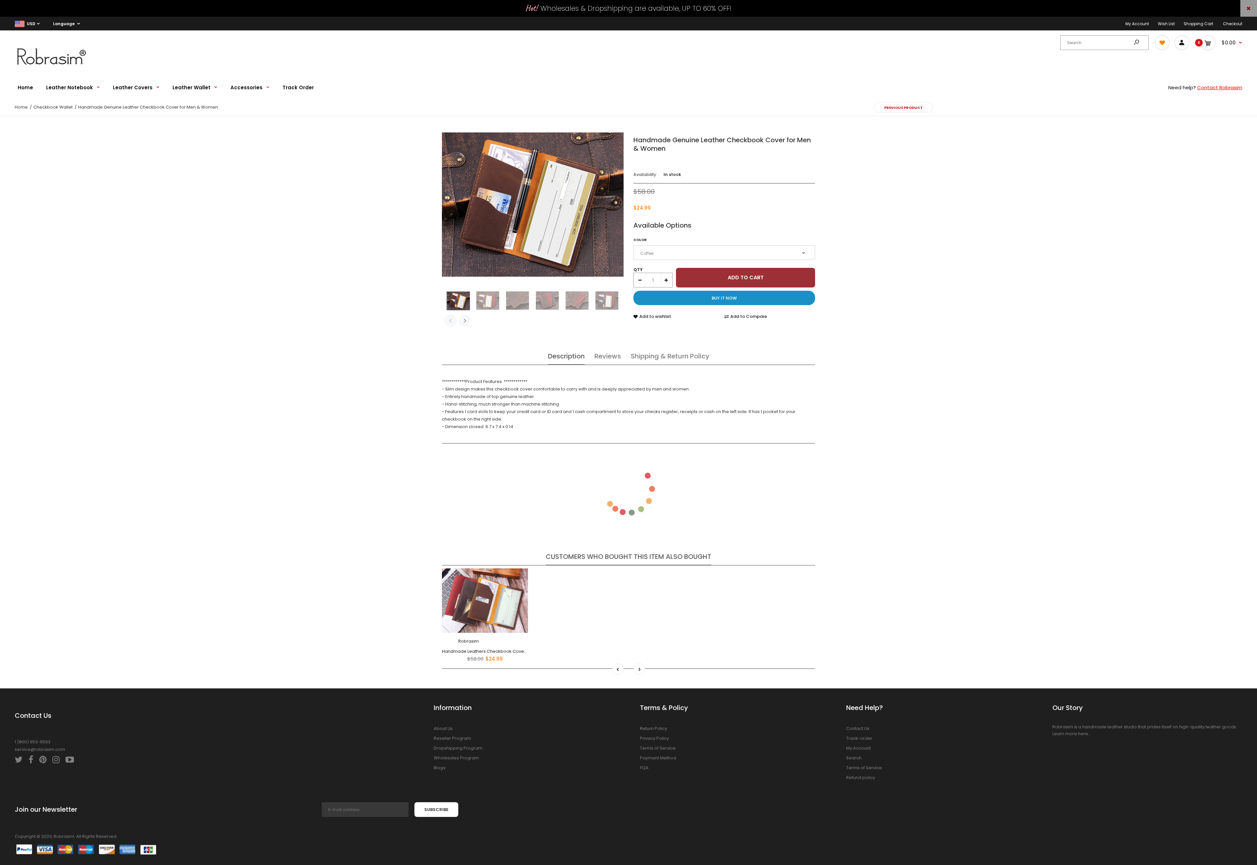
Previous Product (903, 107)
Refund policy (860, 777)
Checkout (1232, 23)
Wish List (1166, 23)
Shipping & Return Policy (670, 356)
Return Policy (653, 728)
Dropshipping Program (458, 748)
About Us (443, 728)
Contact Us (857, 728)
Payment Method (658, 758)
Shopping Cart (1198, 23)
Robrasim (468, 641)
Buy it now (724, 298)
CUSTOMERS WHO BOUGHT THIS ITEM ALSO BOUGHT (628, 556)
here (1083, 734)
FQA (644, 768)
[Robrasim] (56, 66)
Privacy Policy (654, 738)
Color (640, 239)
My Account (1137, 23)
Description (566, 356)
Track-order (859, 738)
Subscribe (436, 809)
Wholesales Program (456, 758)
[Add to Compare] (519, 591)
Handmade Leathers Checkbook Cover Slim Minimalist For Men (508, 651)
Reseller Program (452, 738)
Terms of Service (658, 748)
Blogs (440, 768)
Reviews (607, 356)
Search (854, 758)
